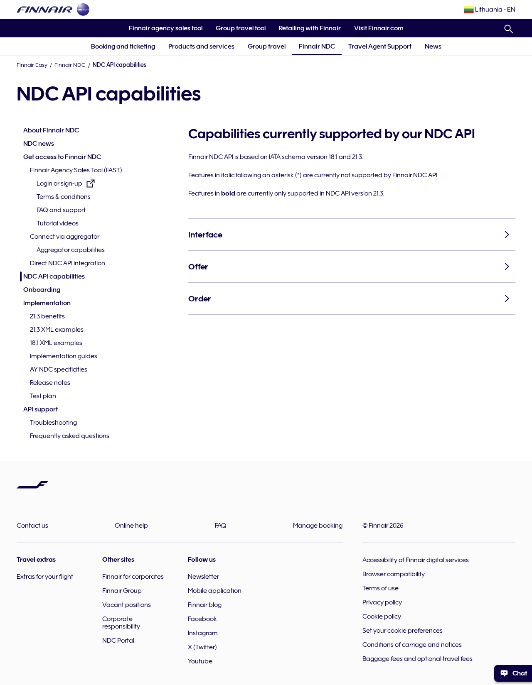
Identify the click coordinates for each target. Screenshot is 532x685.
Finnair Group (122, 590)
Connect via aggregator (64, 236)
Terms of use (380, 588)
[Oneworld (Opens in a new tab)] (83, 9)
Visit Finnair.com (375, 30)
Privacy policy (382, 602)
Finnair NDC (317, 46)
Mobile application (214, 590)
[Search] (508, 27)
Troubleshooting (53, 422)
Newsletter (203, 576)
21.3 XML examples (57, 329)
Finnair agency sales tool (162, 30)
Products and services (201, 46)
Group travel (267, 46)
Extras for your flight (45, 576)
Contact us (32, 525)
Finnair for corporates (133, 576)
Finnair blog (205, 605)
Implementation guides (63, 356)
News (433, 46)
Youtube (200, 661)
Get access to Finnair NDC (62, 157)
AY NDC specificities (58, 369)
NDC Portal (118, 640)
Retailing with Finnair (310, 28)
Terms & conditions (64, 197)
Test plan (43, 396)
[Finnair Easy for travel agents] (45, 10)
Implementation (47, 303)
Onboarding (41, 290)
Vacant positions (126, 605)
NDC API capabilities (54, 276)
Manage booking (317, 525)
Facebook (202, 619)
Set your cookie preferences (402, 630)
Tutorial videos (58, 223)
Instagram (203, 633)
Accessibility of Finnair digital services (415, 560)
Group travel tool (237, 30)
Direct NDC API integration (67, 263)
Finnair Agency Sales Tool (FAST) (76, 170)
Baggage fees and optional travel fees (417, 659)
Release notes (50, 383)
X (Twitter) (202, 647)
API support (40, 409)
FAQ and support (61, 210)
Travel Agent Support (379, 46)
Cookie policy (381, 616)
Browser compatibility (393, 574)
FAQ (221, 525)
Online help (131, 525)
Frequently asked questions (69, 436)
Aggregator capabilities (71, 250)
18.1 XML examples (56, 343)
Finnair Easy (32, 64)
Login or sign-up (59, 184)
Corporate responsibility (121, 622)
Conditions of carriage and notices (412, 644)
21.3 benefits (47, 316)
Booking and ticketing (123, 46)
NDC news (38, 143)
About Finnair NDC (51, 130)
